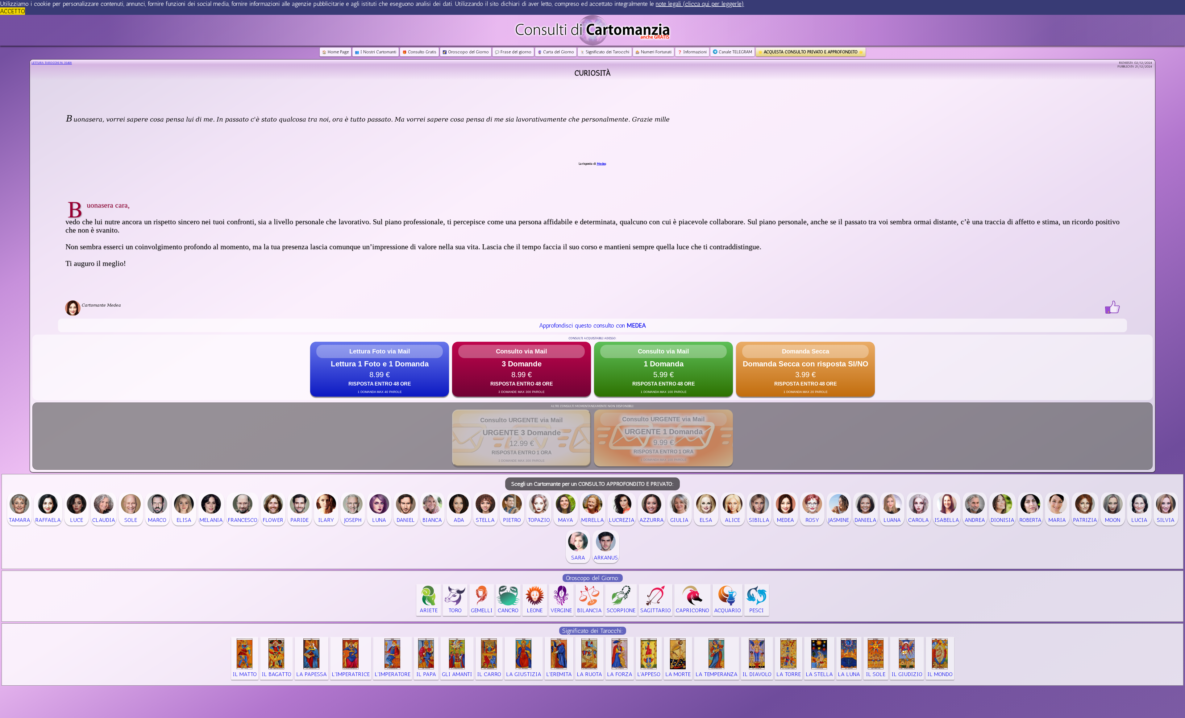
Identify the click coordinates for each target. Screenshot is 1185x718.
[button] (379, 369)
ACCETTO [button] (12, 11)
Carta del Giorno (556, 52)
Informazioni (692, 52)
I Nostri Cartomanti (375, 52)
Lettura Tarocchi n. (51, 63)
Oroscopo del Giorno (466, 52)
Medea (601, 164)
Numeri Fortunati (653, 52)
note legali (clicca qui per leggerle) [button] (700, 3)
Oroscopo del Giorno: (593, 578)
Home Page (335, 52)
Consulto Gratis (419, 52)
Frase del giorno (513, 52)
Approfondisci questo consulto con (592, 325)
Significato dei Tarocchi (604, 52)
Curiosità (592, 72)
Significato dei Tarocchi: (592, 630)
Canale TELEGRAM (734, 52)
